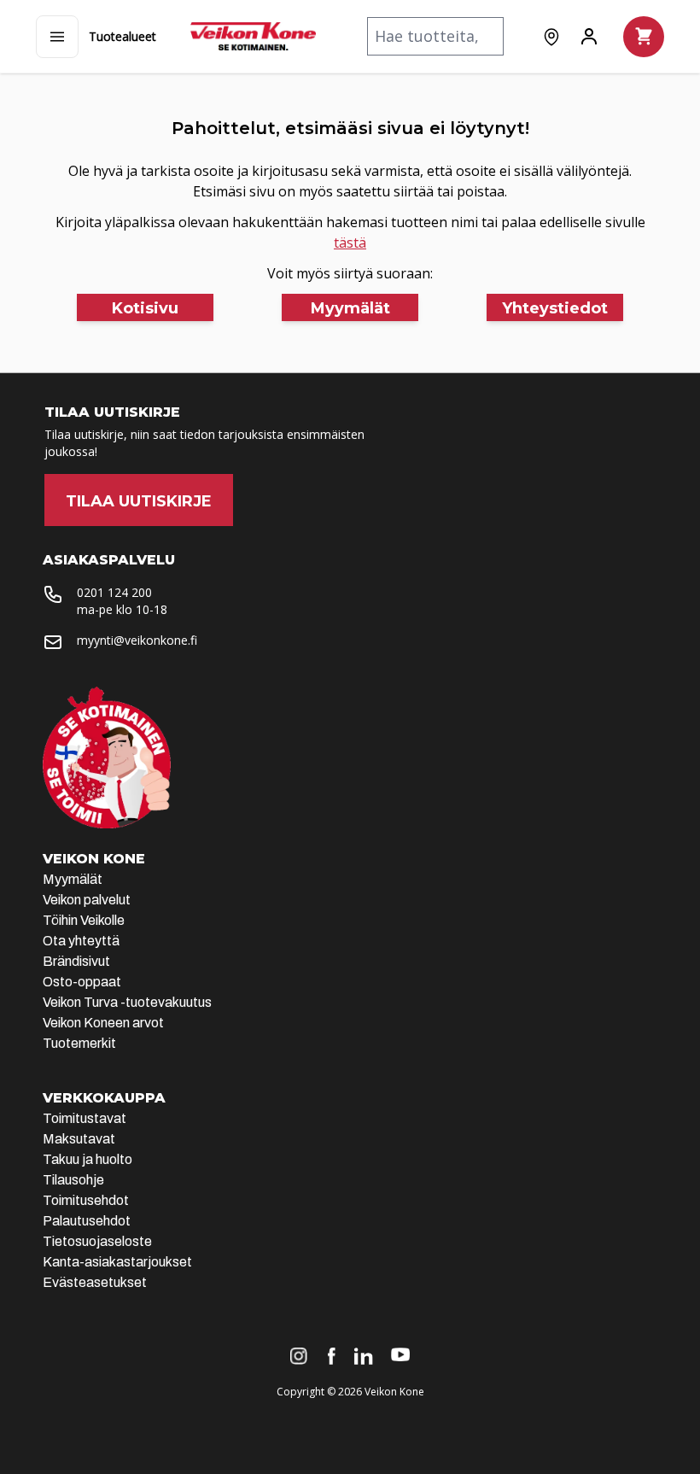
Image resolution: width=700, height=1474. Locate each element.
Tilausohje (73, 1180)
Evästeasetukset (95, 1282)
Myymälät (72, 879)
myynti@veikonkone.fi (137, 640)
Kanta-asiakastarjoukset (117, 1262)
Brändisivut (76, 961)
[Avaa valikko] (57, 36)
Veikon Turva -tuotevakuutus (127, 1002)
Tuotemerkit (79, 1043)
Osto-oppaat (82, 981)
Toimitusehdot (86, 1200)
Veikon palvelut (87, 899)
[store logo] (253, 36)
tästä (350, 242)
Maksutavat (79, 1139)
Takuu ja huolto (87, 1159)
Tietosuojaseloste (97, 1241)
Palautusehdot (87, 1221)
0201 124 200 (114, 592)
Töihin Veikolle (84, 920)
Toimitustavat (84, 1118)
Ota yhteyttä (81, 940)
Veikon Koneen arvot (103, 1022)
